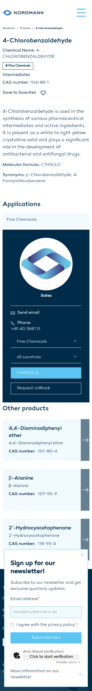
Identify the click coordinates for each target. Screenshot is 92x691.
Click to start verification (51, 657)
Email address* (43, 612)
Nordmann (9, 28)
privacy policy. (62, 625)
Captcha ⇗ (68, 662)
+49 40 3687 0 (25, 329)
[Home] (23, 12)
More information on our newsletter (34, 674)
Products (25, 28)
